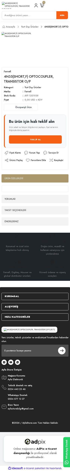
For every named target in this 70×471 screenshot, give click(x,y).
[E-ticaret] (35, 468)
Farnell (28, 91)
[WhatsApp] (17, 362)
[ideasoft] (15, 468)
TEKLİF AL (35, 139)
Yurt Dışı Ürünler (33, 87)
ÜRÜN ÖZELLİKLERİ (13, 178)
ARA (62, 15)
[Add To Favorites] (35, 160)
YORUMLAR (9, 198)
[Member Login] (36, 5)
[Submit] (62, 350)
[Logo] (16, 5)
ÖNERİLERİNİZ (11, 221)
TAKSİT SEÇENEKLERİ (15, 210)
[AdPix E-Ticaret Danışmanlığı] (35, 441)
